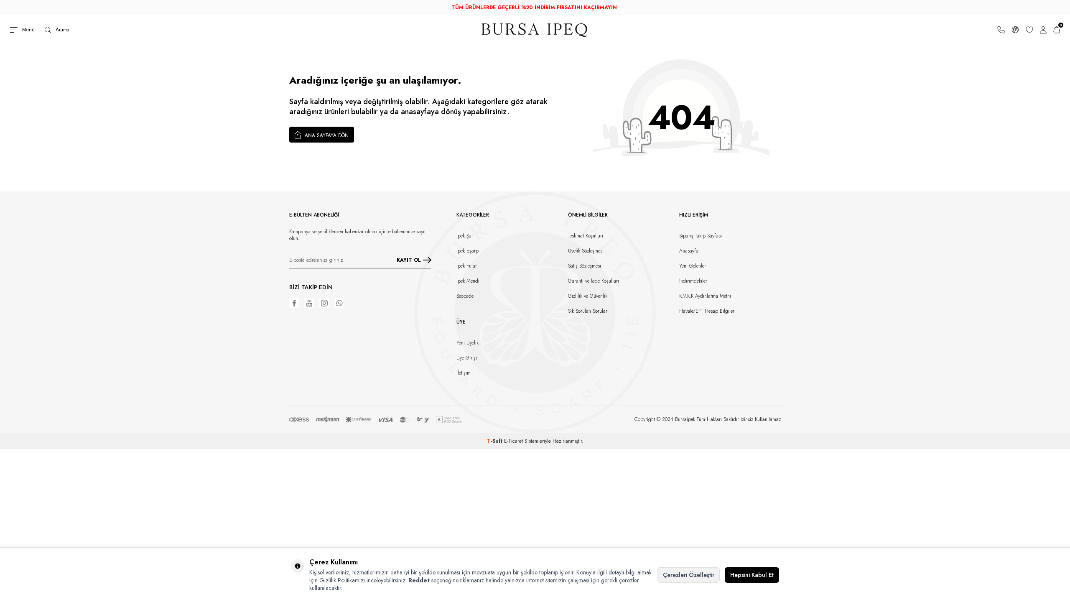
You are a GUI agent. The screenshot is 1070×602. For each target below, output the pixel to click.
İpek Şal (464, 236)
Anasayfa (688, 251)
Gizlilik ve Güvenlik (587, 296)
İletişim (463, 373)
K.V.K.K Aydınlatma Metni (705, 296)
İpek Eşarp (467, 251)
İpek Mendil (468, 281)
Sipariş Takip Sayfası (700, 236)
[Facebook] (294, 303)
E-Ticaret (513, 441)
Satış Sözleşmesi (584, 266)
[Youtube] (309, 303)
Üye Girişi (466, 358)
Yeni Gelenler (692, 266)
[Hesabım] (1043, 29)
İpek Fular (466, 266)
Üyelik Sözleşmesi (586, 251)
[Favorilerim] (1029, 29)
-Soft (495, 441)
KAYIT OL (409, 260)
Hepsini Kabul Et (752, 575)
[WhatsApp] (339, 303)
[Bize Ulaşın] (1001, 29)
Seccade (465, 296)
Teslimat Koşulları (585, 236)
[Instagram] (324, 303)
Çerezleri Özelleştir (688, 575)
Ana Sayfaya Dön (326, 135)
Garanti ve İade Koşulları (593, 281)
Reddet (419, 580)
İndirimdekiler (693, 281)
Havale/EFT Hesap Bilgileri (707, 311)
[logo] (535, 30)
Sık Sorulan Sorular (587, 311)
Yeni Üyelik (467, 343)
